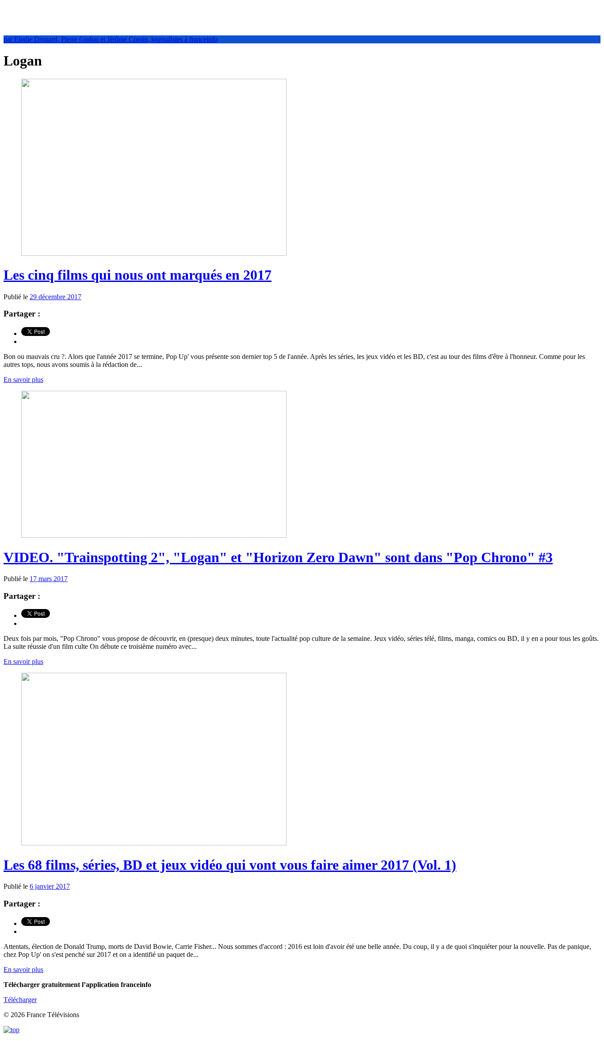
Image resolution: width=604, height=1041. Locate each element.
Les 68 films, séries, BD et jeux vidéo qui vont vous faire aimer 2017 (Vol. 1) (230, 865)
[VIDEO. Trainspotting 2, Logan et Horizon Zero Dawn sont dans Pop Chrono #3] (154, 535)
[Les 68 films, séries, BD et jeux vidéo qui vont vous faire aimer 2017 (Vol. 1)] (154, 843)
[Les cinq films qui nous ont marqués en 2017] (154, 253)
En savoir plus (23, 379)
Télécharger (20, 999)
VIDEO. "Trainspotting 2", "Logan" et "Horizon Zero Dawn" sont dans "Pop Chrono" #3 (278, 557)
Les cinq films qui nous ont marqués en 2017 (137, 275)
